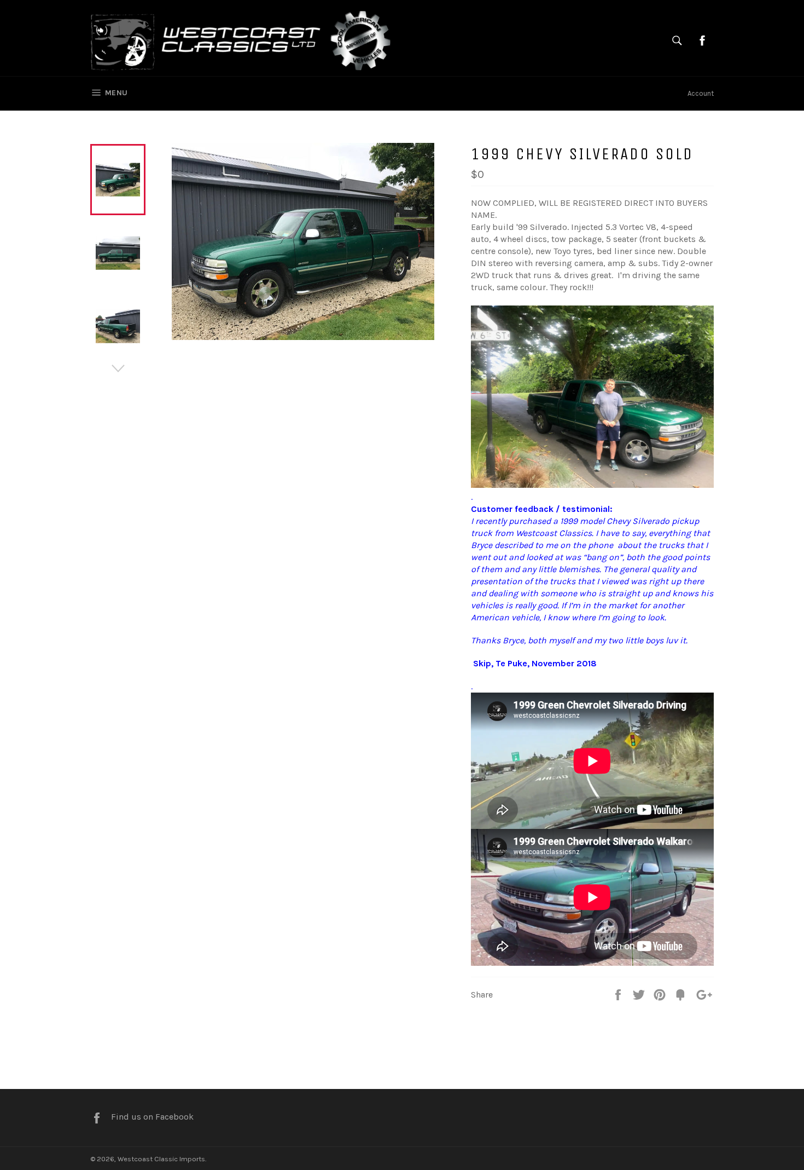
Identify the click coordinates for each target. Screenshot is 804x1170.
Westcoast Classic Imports (161, 1159)
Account (701, 93)
